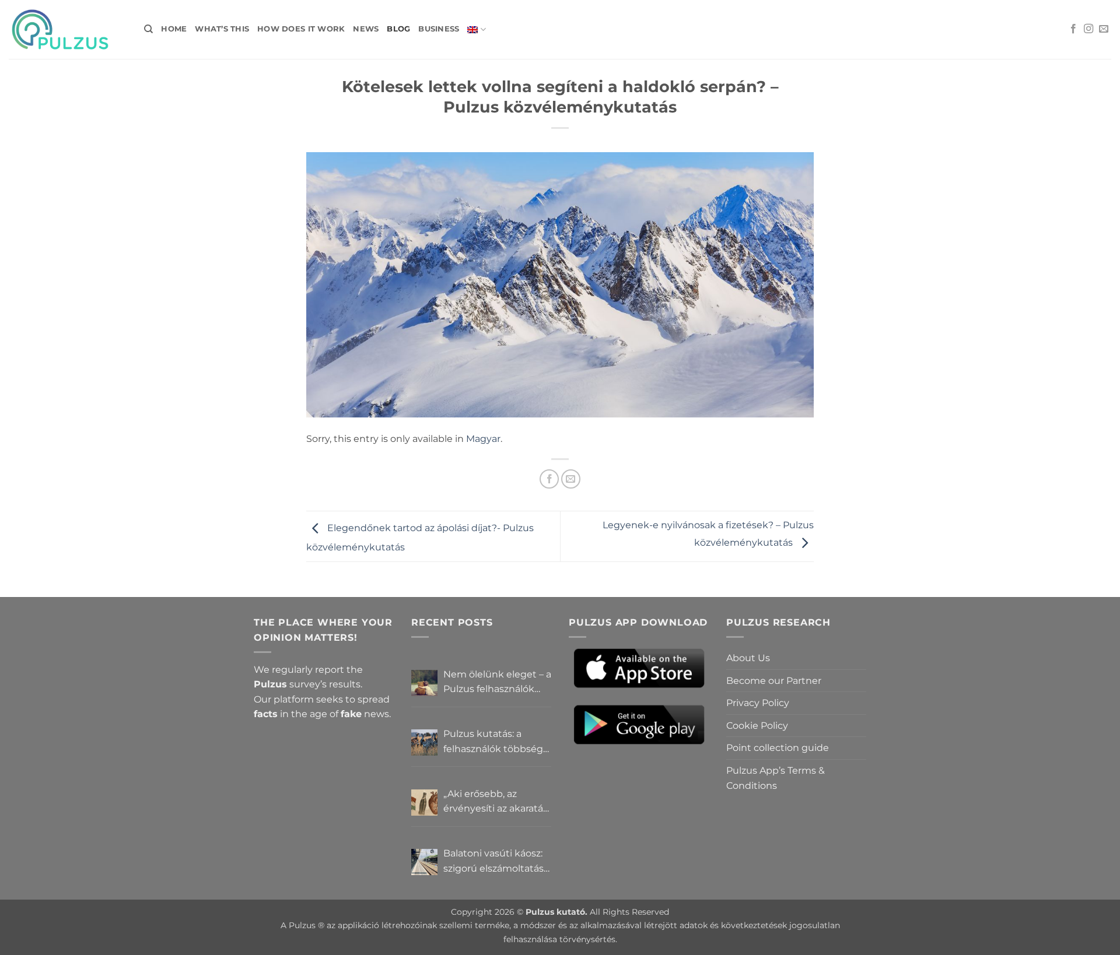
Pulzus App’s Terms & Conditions (775, 778)
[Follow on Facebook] (1073, 29)
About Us (748, 657)
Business (438, 28)
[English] (476, 29)
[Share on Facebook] (549, 479)
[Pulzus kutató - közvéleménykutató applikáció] (68, 29)
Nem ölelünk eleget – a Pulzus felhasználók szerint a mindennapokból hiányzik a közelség (497, 683)
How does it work (301, 28)
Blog (398, 28)
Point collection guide (777, 747)
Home (174, 28)
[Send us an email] (1103, 29)
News (366, 28)
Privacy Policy (757, 702)
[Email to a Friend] (570, 479)
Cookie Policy (757, 725)
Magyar (483, 438)
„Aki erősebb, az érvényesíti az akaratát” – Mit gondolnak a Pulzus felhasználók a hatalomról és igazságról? (497, 802)
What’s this (222, 28)
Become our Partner (773, 680)
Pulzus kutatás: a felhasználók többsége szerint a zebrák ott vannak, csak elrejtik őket (496, 742)
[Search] (148, 29)
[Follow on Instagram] (1088, 29)
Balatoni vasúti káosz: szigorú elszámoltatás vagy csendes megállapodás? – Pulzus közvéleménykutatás (493, 862)
